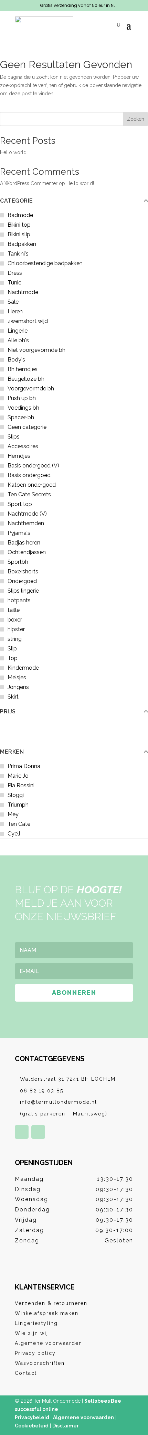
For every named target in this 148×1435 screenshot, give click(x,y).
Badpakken (22, 244)
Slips (14, 436)
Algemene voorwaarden (48, 1343)
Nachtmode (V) (27, 513)
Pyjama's (19, 533)
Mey (13, 814)
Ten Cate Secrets (29, 494)
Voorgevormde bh (31, 388)
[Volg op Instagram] (38, 1132)
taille (14, 610)
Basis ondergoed (29, 475)
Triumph (18, 804)
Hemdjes (19, 456)
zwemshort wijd (28, 321)
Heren (15, 311)
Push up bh (22, 398)
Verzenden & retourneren (51, 1303)
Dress (15, 273)
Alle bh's (18, 340)
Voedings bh (23, 407)
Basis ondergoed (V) (33, 465)
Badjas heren (24, 542)
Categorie (16, 201)
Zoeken (135, 119)
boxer (15, 619)
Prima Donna (24, 766)
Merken (12, 752)
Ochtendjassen (27, 552)
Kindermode (23, 668)
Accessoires (23, 446)
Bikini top (19, 225)
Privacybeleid (32, 1417)
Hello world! (14, 152)
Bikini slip (19, 234)
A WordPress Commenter (28, 183)
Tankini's (18, 253)
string (15, 639)
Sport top (20, 504)
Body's (16, 359)
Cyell (14, 833)
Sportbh (18, 562)
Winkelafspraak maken (46, 1313)
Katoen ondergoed (32, 485)
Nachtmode (23, 292)
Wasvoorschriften (40, 1363)
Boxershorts (23, 571)
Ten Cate (19, 824)
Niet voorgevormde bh (36, 350)
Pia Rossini (21, 785)
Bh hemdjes (23, 369)
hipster (16, 629)
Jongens (18, 687)
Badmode (20, 215)
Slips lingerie (23, 590)
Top (13, 658)
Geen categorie (27, 427)
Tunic (14, 282)
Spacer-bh (21, 417)
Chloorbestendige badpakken (45, 263)
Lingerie (18, 330)
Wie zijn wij (31, 1333)
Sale (13, 302)
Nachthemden (26, 523)
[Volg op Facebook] (22, 1132)
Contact (26, 1373)
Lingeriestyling (36, 1323)
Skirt (13, 696)
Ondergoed (22, 581)
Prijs (8, 711)
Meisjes (17, 677)
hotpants (19, 600)
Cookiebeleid (32, 1425)
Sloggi (16, 795)
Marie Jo (18, 776)
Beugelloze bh (26, 379)
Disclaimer (65, 1425)
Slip (12, 648)
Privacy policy (35, 1353)
